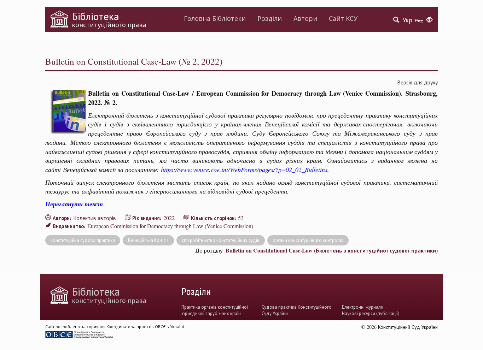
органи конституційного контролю (308, 240)
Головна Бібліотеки (215, 18)
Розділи (269, 18)
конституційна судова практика (83, 240)
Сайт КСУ (343, 18)
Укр (407, 20)
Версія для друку (417, 82)
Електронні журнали (362, 307)
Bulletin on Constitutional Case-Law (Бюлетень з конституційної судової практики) (332, 250)
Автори (305, 18)
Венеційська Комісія (148, 240)
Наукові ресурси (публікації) (370, 313)
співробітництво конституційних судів (221, 240)
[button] (429, 20)
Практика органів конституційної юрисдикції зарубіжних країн (214, 310)
